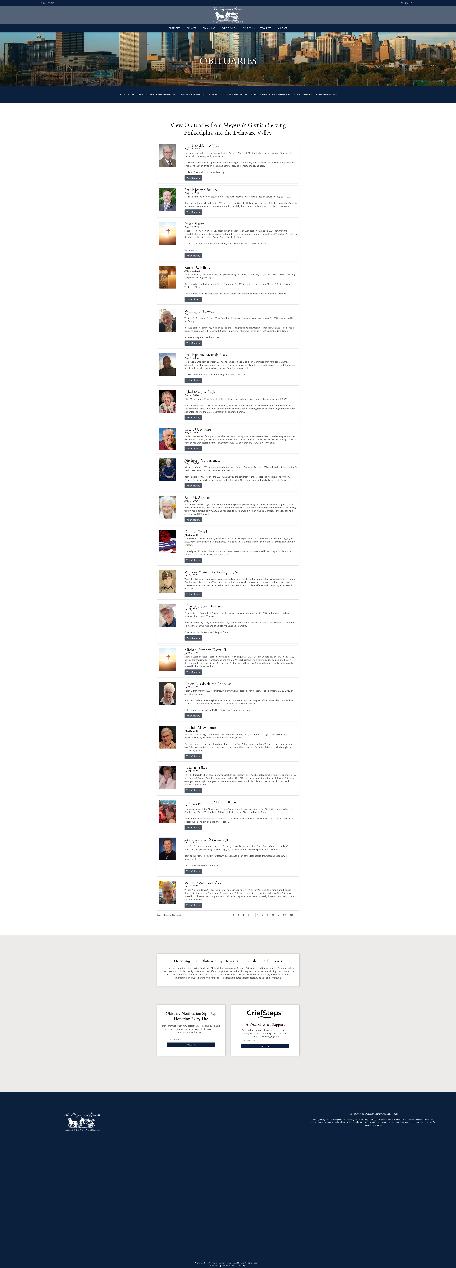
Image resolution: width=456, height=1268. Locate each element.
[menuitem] (175, 28)
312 (291, 915)
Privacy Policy (215, 1265)
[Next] (297, 915)
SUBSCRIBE (191, 1045)
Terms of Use (228, 1265)
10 (273, 915)
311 (284, 915)
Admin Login (241, 1265)
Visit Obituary (193, 177)
